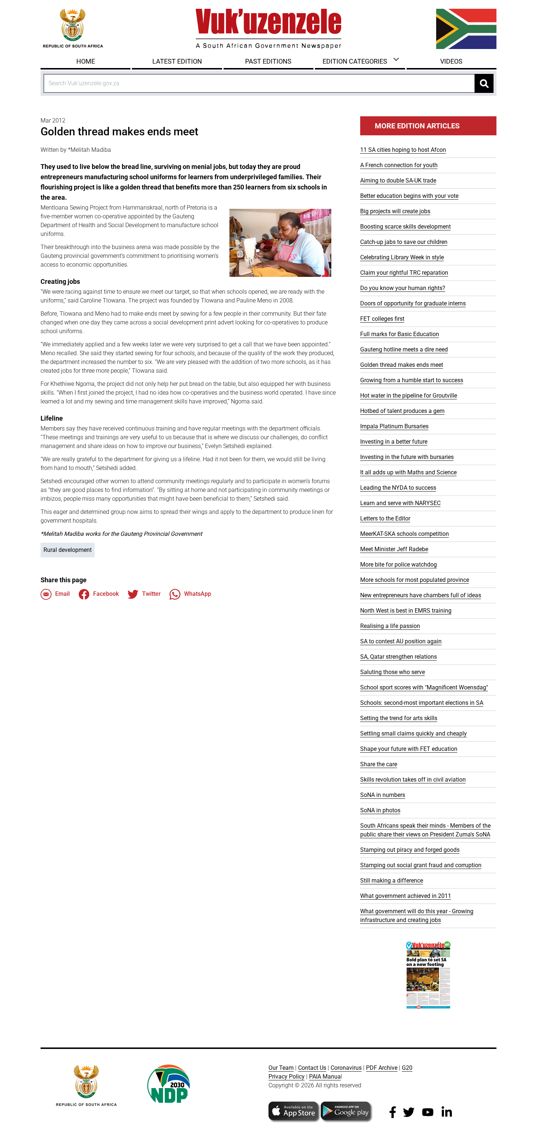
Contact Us (312, 1067)
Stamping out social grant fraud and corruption (420, 865)
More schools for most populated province (414, 579)
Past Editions (268, 61)
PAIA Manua (325, 1076)
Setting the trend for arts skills (398, 718)
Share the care (378, 764)
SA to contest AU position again (401, 641)
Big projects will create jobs (395, 211)
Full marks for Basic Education (399, 334)
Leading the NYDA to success (398, 487)
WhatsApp (197, 593)
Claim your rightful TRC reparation (404, 272)
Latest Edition (177, 61)
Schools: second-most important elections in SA (421, 702)
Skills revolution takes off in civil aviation (413, 779)
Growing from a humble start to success (411, 380)
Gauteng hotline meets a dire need (404, 349)
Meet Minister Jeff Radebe (394, 549)
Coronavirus (346, 1067)
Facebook (106, 593)
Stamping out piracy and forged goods (410, 849)
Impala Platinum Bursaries (394, 426)
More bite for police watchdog (398, 564)
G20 (407, 1067)
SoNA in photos (380, 810)
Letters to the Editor (385, 518)
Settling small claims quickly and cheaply (413, 733)
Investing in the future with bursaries (407, 457)
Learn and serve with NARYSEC (400, 503)
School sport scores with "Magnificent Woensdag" (424, 687)
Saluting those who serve (392, 672)
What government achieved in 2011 (405, 895)
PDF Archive (381, 1067)
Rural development (67, 549)
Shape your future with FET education (408, 748)
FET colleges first (382, 318)
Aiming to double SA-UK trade (398, 180)
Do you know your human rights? (402, 288)
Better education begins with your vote (409, 195)
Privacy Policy (286, 1076)
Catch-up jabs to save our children (404, 241)
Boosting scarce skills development (405, 226)
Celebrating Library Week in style (402, 257)
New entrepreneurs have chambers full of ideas (420, 595)
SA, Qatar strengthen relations (398, 656)
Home (85, 61)
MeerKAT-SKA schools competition (404, 533)
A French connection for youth (399, 165)
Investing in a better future (393, 441)
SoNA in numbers (382, 794)
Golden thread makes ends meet (401, 364)
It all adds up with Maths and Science (408, 472)
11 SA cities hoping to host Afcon (403, 149)
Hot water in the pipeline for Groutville (408, 395)
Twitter (151, 593)
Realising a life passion (390, 625)
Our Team (281, 1067)
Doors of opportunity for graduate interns (413, 303)
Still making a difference (391, 880)
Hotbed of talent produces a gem (402, 410)
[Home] (268, 29)
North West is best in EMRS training (406, 610)
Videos (451, 61)
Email (62, 593)
